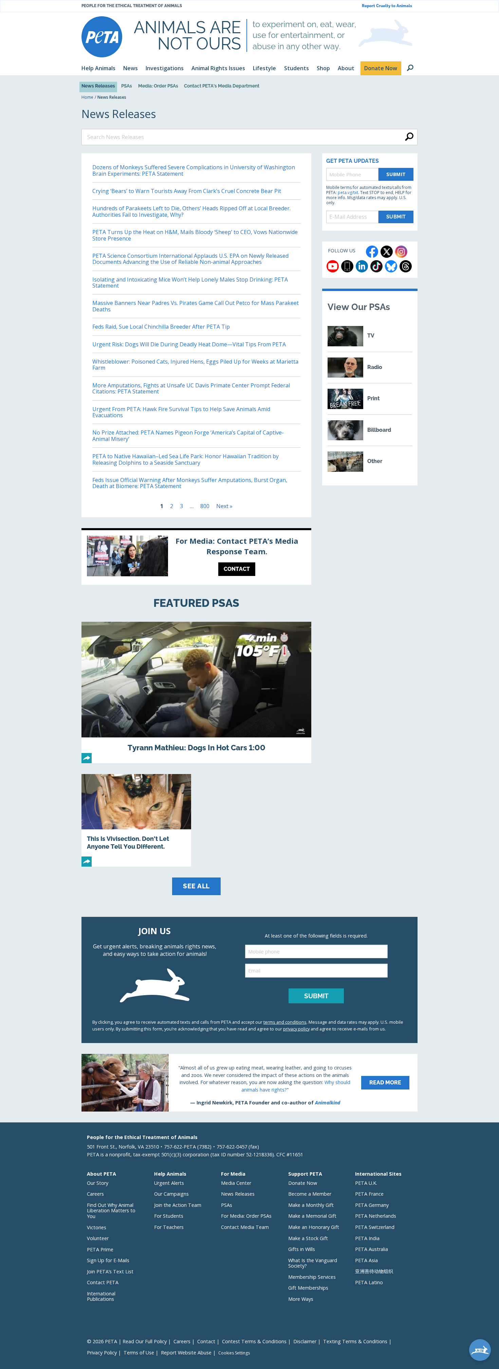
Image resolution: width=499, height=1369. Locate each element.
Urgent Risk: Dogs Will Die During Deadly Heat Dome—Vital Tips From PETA (189, 344)
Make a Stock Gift (308, 1238)
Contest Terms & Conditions (254, 1341)
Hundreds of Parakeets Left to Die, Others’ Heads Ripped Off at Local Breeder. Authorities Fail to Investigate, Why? (191, 211)
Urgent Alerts (169, 1183)
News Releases (98, 86)
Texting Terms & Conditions (355, 1341)
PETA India (367, 1238)
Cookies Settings (234, 1353)
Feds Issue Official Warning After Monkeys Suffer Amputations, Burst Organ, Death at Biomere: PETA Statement (189, 483)
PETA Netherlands (375, 1216)
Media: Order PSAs (158, 86)
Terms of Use (139, 1352)
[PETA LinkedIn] (362, 266)
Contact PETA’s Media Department (221, 86)
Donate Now (302, 1183)
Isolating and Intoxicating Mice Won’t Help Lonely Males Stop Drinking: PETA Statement (190, 282)
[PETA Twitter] (387, 252)
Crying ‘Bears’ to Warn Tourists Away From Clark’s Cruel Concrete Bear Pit (186, 191)
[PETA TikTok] (376, 266)
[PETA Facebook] (372, 252)
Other (374, 461)
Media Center (236, 1183)
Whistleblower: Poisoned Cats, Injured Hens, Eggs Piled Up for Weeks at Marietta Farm (195, 364)
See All (196, 886)
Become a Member (309, 1194)
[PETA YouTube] (333, 266)
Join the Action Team (177, 1205)
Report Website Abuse (186, 1352)
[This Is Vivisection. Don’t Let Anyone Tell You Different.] (136, 820)
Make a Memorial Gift (312, 1216)
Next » (224, 506)
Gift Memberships (308, 1288)
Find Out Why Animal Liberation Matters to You (111, 1210)
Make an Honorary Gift (313, 1227)
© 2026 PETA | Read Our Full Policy (127, 1341)
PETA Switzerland (374, 1227)
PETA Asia (366, 1260)
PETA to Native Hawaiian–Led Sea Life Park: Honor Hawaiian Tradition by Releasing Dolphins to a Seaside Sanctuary (185, 459)
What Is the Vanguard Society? (312, 1263)
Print (373, 398)
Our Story (97, 1183)
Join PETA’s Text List (110, 1271)
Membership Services (312, 1277)
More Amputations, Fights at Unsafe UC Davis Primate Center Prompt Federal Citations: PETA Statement (191, 388)
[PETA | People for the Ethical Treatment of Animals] (101, 36)
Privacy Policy (102, 1352)
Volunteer (98, 1238)
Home (87, 97)
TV (370, 335)
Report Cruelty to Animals (387, 6)
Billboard (379, 430)
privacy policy (296, 1029)
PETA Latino (369, 1282)
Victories (96, 1227)
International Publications (101, 1296)
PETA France (369, 1194)
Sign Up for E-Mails (108, 1260)
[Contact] (196, 557)
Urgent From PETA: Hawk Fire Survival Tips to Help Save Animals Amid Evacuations (181, 412)
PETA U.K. (366, 1183)
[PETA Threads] (406, 266)
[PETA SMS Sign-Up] (347, 266)
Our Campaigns (171, 1194)
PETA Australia (371, 1249)
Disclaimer (304, 1341)
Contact (206, 1341)
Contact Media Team (245, 1227)
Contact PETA (102, 1282)
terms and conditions (285, 1022)
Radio (374, 367)
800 (204, 506)
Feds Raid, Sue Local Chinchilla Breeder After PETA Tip (161, 326)
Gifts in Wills (301, 1249)
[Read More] (249, 1083)
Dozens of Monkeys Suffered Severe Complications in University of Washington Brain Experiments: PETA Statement (193, 170)
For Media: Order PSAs (246, 1216)
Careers (95, 1194)
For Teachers (169, 1227)
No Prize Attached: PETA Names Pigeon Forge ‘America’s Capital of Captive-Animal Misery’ (188, 435)
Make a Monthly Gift (311, 1205)
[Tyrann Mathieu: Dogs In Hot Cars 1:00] (196, 692)
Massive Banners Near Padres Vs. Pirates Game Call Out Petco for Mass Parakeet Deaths (195, 306)
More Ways (300, 1299)
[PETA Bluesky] (391, 266)
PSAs (126, 86)
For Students (168, 1216)
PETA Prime (100, 1249)
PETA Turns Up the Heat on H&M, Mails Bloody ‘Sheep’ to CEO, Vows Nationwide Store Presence (195, 235)
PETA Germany (372, 1205)
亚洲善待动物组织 (374, 1271)
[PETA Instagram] (401, 252)
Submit (396, 174)
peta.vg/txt (348, 192)
